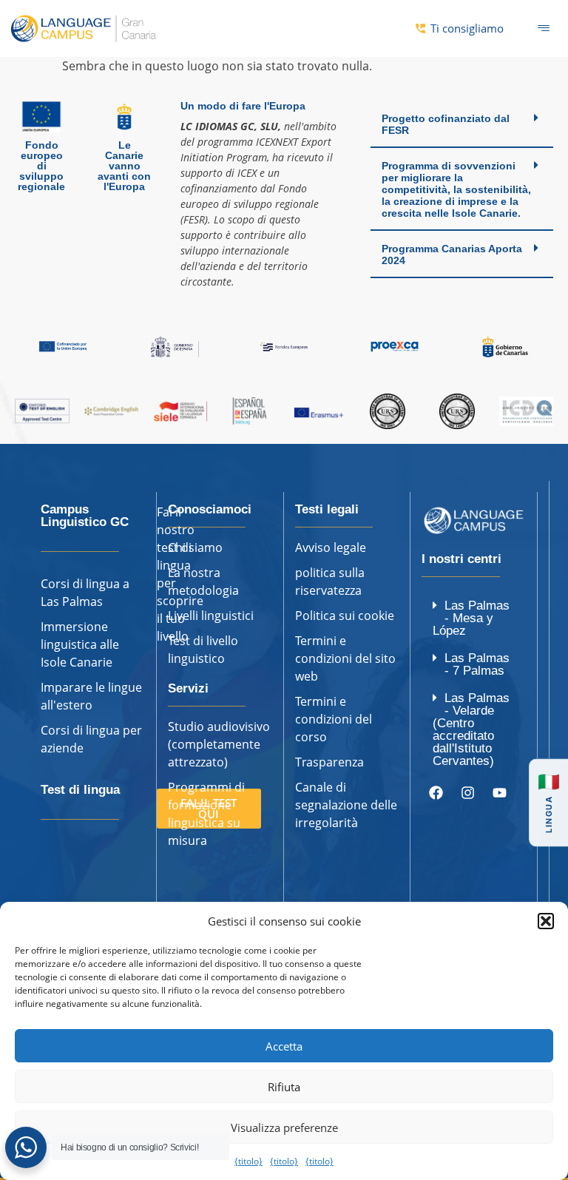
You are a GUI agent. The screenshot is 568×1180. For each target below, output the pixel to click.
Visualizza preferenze (284, 1127)
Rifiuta (284, 1086)
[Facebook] (436, 792)
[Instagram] (467, 792)
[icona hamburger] (544, 29)
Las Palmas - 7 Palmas (477, 664)
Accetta (284, 1046)
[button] (545, 921)
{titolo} (248, 1161)
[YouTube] (499, 792)
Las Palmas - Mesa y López (471, 618)
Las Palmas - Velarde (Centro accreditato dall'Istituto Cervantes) (471, 729)
